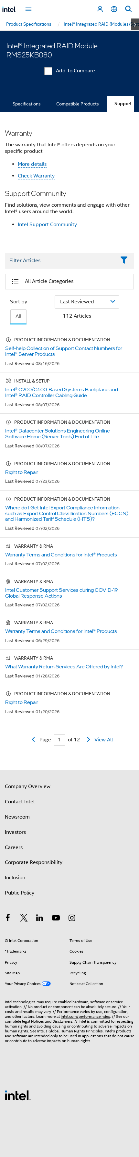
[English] (114, 9)
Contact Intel (20, 801)
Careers (14, 847)
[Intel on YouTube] (55, 919)
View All (103, 740)
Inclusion (15, 877)
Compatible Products (77, 104)
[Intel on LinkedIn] (39, 919)
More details (32, 164)
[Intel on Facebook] (7, 919)
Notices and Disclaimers (51, 1021)
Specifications (27, 104)
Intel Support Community (47, 224)
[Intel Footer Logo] (18, 1095)
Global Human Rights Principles (75, 1031)
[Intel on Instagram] (71, 919)
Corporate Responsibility (33, 862)
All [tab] (18, 316)
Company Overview (27, 786)
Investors (15, 832)
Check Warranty (36, 176)
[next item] (135, 24)
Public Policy (19, 893)
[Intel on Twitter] (23, 919)
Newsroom (17, 817)
